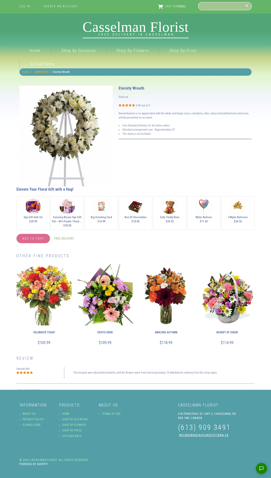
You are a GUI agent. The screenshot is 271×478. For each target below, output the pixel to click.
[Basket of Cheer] (227, 294)
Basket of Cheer (227, 332)
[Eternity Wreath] (66, 87)
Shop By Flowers (133, 50)
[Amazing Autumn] (166, 294)
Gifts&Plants (42, 64)
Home (35, 50)
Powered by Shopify (33, 464)
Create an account (60, 6)
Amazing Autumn (166, 332)
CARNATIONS (41, 72)
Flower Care (32, 424)
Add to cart (33, 238)
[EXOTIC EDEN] (105, 294)
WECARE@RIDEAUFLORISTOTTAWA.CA (204, 435)
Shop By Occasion (79, 50)
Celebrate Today (44, 332)
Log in (24, 6)
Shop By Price (183, 50)
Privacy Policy (33, 419)
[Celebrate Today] (44, 294)
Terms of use (111, 413)
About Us (29, 413)
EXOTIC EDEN (105, 332)
